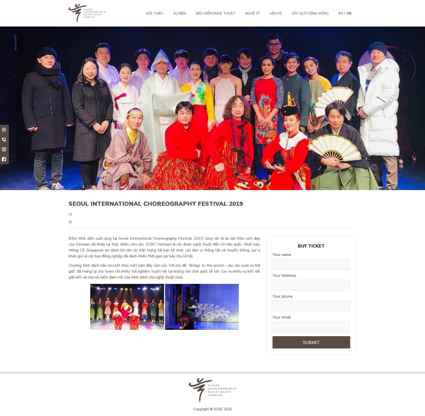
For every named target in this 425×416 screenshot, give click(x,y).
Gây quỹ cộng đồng (310, 13)
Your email (282, 317)
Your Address (284, 275)
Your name (282, 254)
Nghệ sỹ (252, 13)
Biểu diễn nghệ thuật (215, 13)
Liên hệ (276, 13)
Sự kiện (179, 13)
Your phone (283, 296)
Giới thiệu (154, 13)
